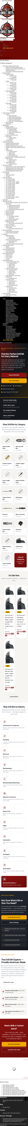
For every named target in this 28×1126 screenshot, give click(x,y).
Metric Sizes (12, 154)
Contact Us (5, 45)
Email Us (18, 1113)
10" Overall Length (10, 179)
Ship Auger (11, 133)
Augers (7, 114)
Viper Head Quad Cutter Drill (16, 223)
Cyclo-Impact (9, 256)
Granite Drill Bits (10, 213)
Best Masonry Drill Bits (9, 1085)
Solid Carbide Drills (8, 260)
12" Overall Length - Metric (12, 183)
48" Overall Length (10, 190)
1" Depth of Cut (12, 75)
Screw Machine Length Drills (13, 275)
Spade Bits (8, 124)
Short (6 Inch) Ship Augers (15, 118)
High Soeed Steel (10, 250)
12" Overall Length (10, 180)
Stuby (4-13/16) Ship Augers (16, 121)
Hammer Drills (9, 215)
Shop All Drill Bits (14, 375)
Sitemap (19, 1100)
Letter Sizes (12, 153)
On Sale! (8, 176)
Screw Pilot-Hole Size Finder (12, 940)
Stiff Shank (8, 136)
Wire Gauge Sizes (13, 155)
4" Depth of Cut (12, 100)
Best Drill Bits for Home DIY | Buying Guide (13, 1090)
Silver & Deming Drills (8, 249)
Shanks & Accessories (14, 206)
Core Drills (8, 204)
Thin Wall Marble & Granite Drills (14, 170)
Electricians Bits (13, 115)
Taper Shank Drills (10, 162)
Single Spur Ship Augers (15, 119)
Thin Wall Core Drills (14, 208)
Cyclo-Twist (9, 257)
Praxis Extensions (7, 230)
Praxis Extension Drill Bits (12, 231)
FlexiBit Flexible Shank (11, 128)
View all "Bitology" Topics (15, 1121)
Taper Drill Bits (6, 293)
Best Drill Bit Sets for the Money (11, 1089)
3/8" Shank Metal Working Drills (11, 66)
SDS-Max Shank (10, 221)
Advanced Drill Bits (10, 330)
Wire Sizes (11, 267)
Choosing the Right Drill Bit (12, 336)
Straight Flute (12, 238)
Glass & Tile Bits (10, 212)
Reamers (5, 234)
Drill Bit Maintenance (11, 329)
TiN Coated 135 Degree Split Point (14, 71)
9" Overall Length (10, 198)
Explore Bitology (14, 922)
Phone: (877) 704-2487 (6, 342)
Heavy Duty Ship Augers (15, 117)
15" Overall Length (10, 184)
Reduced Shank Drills (8, 245)
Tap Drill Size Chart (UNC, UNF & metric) (15, 935)
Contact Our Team (8, 982)
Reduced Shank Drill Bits (12, 316)
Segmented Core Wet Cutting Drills (14, 169)
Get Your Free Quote (14, 1044)
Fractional (13, 77)
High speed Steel (10, 175)
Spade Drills (9, 277)
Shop (4, 44)
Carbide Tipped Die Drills (12, 144)
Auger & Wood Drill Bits (9, 113)
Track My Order (13, 1100)
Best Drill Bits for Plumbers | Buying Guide (13, 1094)
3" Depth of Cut (12, 88)
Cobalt (7, 81)
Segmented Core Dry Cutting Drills (14, 168)
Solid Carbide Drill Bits (11, 320)
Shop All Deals (14, 696)
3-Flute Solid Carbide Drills (12, 261)
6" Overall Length (10, 191)
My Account (6, 1100)
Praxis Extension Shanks (12, 232)
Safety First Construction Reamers (14, 243)
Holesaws (5, 199)
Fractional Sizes (13, 151)
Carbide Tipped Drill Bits (12, 304)
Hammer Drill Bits (10, 311)
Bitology (5, 47)
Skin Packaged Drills (8, 253)
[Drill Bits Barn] (7, 18)
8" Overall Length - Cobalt (12, 197)
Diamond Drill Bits (7, 165)
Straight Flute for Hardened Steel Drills (15, 157)
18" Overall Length (10, 186)
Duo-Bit (8, 259)
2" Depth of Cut (12, 78)
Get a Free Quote (14, 380)
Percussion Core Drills (14, 205)
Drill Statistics (9, 326)
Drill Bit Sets (6, 172)
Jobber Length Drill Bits (12, 268)
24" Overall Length (10, 187)
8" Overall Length (10, 195)
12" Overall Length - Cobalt (12, 181)
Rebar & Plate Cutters (11, 220)
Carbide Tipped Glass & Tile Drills (14, 146)
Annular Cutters (6, 73)
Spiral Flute (11, 237)
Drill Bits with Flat (10, 210)
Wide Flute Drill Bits (14, 219)
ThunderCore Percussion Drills (16, 209)
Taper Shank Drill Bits (11, 294)
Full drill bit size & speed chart (12, 944)
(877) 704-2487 (12, 1113)
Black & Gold (9, 255)
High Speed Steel (10, 91)
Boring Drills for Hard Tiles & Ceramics (15, 166)
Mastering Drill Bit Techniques (13, 333)
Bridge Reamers (10, 235)
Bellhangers (6, 125)
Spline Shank (9, 227)
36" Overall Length (10, 188)
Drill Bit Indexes (10, 305)
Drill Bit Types (9, 338)
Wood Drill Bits (9, 322)
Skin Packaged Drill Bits (12, 319)
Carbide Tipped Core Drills (12, 143)
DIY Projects (9, 327)
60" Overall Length (10, 193)
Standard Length (10, 279)
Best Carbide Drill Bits (8, 1086)
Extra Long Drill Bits (11, 307)
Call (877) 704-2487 (14, 1049)
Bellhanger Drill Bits (11, 303)
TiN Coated (8, 103)
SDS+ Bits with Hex (11, 226)
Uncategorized (6, 296)
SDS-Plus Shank (10, 224)
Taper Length (9, 158)
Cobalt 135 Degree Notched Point (14, 67)
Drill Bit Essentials (10, 337)
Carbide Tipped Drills (8, 142)
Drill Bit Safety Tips (11, 331)
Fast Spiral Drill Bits (14, 216)
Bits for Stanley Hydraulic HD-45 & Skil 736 (16, 202)
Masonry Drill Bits (7, 201)
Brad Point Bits (9, 122)
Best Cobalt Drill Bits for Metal (10, 1087)
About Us (5, 1113)
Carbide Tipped (9, 74)
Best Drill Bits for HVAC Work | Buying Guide (14, 1093)
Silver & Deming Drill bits (12, 318)
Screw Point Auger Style (15, 132)
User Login (2, 50)
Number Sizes (12, 272)
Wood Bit (11, 139)
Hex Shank (11, 217)
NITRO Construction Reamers (13, 239)
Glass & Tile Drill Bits (11, 308)
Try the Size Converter (14, 917)
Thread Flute (9, 140)
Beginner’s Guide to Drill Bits (13, 334)
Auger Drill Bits (9, 301)
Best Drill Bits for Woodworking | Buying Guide (14, 1091)
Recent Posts (6, 1107)
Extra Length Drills (7, 177)
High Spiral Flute (13, 241)
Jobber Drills (9, 150)
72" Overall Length (10, 194)
